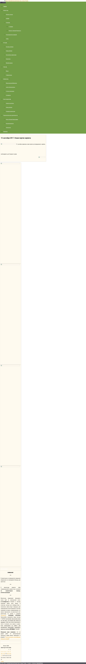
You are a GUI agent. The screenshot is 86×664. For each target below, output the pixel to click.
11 (3, 653)
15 (8, 653)
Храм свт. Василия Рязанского (15, 30)
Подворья (8, 22)
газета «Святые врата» (10, 87)
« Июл (2, 661)
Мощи (7, 71)
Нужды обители (9, 107)
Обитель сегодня (9, 14)
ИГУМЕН (7, 18)
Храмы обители (9, 50)
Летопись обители (9, 46)
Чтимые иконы (9, 75)
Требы (7, 38)
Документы (8, 95)
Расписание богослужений (11, 34)
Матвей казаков (9, 63)
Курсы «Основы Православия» (12, 119)
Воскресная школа (10, 123)
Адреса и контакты (10, 103)
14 (7, 653)
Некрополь (8, 58)
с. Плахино (11, 26)
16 (10, 653)
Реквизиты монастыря (10, 111)
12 (4, 653)
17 (1, 655)
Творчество (8, 127)
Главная (5, 6)
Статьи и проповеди (10, 91)
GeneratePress (39, 663)
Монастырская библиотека (11, 83)
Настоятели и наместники (11, 54)
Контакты (5, 131)
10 (1, 653)
